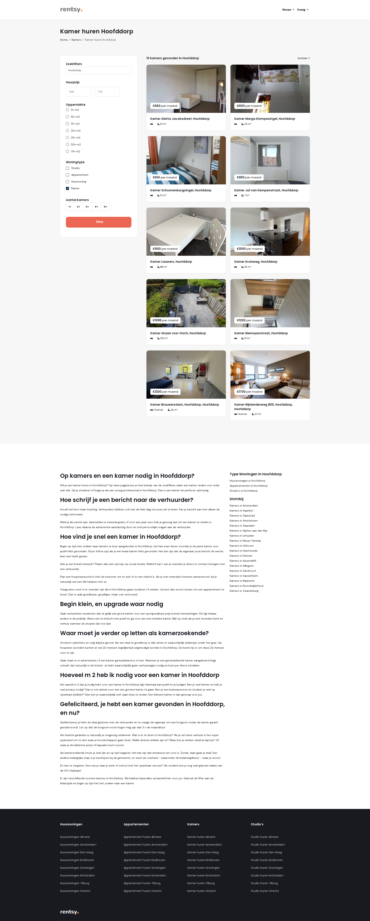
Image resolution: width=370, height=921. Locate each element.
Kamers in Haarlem (241, 510)
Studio (75, 168)
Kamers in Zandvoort (243, 570)
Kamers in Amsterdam (244, 505)
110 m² (247, 267)
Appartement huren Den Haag (144, 852)
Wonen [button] (287, 9)
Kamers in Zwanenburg (244, 591)
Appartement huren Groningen (145, 868)
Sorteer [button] (303, 58)
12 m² (163, 195)
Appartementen (136, 824)
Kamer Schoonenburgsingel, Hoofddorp (180, 190)
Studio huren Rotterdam (267, 875)
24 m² (247, 124)
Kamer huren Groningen (203, 868)
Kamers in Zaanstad (242, 515)
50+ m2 (76, 144)
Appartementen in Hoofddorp (249, 485)
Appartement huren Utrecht (143, 891)
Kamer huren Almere (201, 837)
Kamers (76, 39)
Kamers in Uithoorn (242, 545)
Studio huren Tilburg (264, 883)
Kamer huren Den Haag (203, 852)
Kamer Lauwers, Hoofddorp (171, 262)
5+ (105, 207)
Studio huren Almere (264, 837)
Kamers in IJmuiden (242, 535)
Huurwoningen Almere (75, 837)
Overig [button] (301, 9)
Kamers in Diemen (241, 555)
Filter (99, 222)
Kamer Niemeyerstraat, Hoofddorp (261, 333)
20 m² (174, 410)
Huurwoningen (71, 824)
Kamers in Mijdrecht (242, 580)
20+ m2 (76, 130)
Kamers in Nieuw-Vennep (245, 540)
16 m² (163, 124)
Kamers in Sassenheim (244, 575)
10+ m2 (75, 116)
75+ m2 (75, 151)
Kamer (75, 188)
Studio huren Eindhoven (267, 860)
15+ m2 (75, 123)
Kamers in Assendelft (243, 560)
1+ (70, 207)
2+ (78, 207)
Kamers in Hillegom (242, 565)
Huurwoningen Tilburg (74, 883)
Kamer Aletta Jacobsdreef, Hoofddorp (180, 119)
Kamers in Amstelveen (244, 520)
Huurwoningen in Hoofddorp (247, 480)
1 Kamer (158, 410)
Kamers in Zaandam (242, 525)
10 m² (247, 338)
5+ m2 (75, 109)
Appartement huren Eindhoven (144, 860)
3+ (87, 207)
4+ (96, 207)
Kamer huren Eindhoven (203, 860)
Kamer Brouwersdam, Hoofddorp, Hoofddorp (184, 405)
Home (64, 39)
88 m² (163, 267)
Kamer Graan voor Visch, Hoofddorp (178, 333)
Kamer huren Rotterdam (203, 875)
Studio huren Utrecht (265, 891)
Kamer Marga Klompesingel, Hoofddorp (264, 119)
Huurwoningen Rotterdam (77, 875)
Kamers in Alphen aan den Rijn (248, 530)
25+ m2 (75, 137)
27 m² (258, 414)
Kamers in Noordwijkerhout (247, 586)
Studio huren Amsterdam (268, 845)
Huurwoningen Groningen (77, 868)
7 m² (247, 195)
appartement (212, 589)
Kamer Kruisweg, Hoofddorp (256, 262)
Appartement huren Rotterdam (145, 875)
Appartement (79, 174)
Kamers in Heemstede (243, 550)
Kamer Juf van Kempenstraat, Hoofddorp (266, 190)
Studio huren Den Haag (266, 852)
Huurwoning (78, 181)
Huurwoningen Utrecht (75, 891)
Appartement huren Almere (142, 837)
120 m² (164, 338)
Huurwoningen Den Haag (76, 852)
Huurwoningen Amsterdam (78, 845)
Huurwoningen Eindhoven (77, 860)
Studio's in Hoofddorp (244, 490)
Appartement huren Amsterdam (146, 845)
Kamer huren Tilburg (201, 883)
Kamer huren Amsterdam (204, 845)
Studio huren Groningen (267, 868)
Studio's (257, 824)
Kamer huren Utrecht (201, 891)
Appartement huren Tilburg (142, 883)
